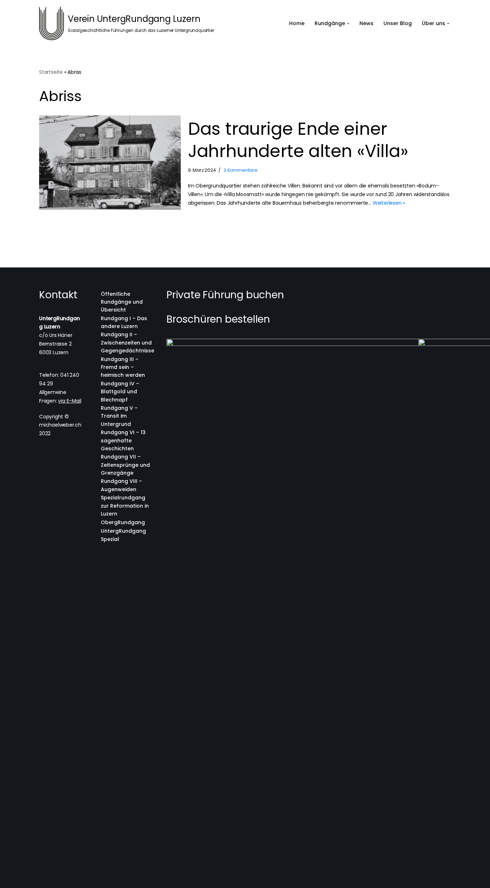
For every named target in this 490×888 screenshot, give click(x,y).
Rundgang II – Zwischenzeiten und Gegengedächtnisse (127, 342)
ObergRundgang (123, 522)
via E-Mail (69, 400)
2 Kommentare (240, 170)
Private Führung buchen (225, 295)
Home (297, 23)
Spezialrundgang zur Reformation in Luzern (125, 505)
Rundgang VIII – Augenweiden (121, 485)
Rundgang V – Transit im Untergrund (119, 416)
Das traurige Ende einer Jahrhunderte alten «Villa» (298, 140)
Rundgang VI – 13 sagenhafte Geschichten (123, 440)
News (366, 23)
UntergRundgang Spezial (123, 534)
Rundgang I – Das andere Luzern (124, 322)
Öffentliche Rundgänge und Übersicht (122, 302)
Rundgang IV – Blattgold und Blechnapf (120, 391)
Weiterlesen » (389, 202)
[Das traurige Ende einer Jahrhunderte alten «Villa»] (110, 162)
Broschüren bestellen (218, 319)
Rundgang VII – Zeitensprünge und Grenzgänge (125, 464)
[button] (348, 23)
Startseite (51, 72)
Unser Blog (397, 23)
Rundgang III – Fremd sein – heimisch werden (123, 367)
